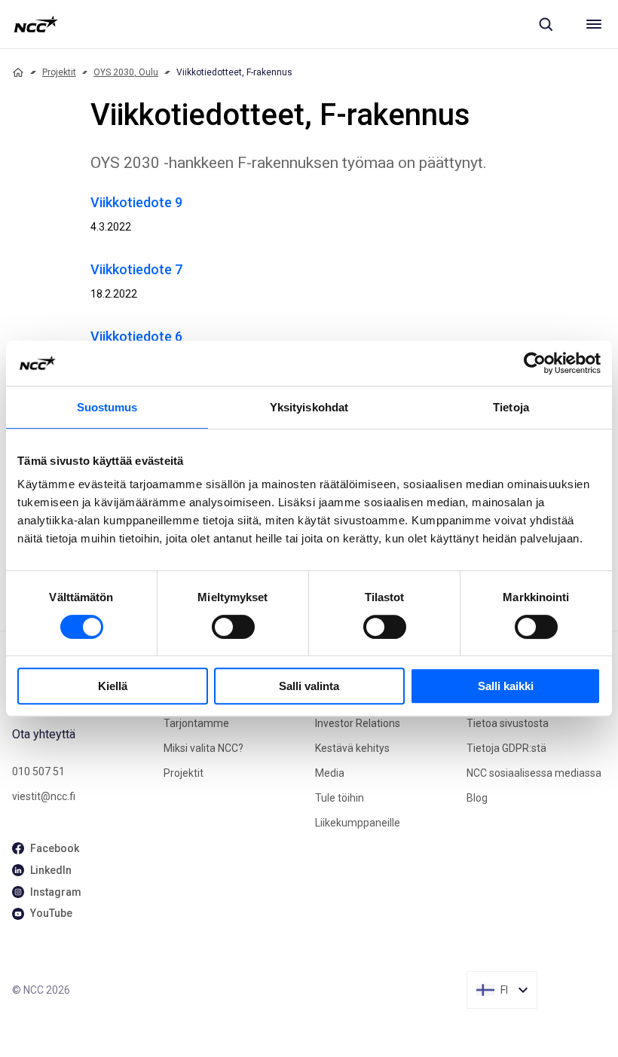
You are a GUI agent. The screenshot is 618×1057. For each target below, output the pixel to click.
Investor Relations (357, 723)
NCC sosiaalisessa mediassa (534, 773)
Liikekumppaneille (357, 823)
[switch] (233, 627)
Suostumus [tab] (107, 407)
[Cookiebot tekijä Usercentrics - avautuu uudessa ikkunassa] (535, 363)
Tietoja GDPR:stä (506, 748)
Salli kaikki (506, 686)
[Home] (18, 72)
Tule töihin (339, 798)
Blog (477, 798)
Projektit (59, 72)
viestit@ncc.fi (43, 796)
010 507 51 (38, 771)
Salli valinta (309, 686)
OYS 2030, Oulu (125, 72)
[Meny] (594, 24)
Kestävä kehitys (352, 748)
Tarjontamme (196, 723)
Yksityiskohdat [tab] (309, 407)
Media (329, 773)
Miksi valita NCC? (203, 748)
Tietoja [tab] (511, 407)
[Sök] (546, 24)
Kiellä (112, 686)
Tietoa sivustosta (508, 723)
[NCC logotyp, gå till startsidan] (36, 24)
